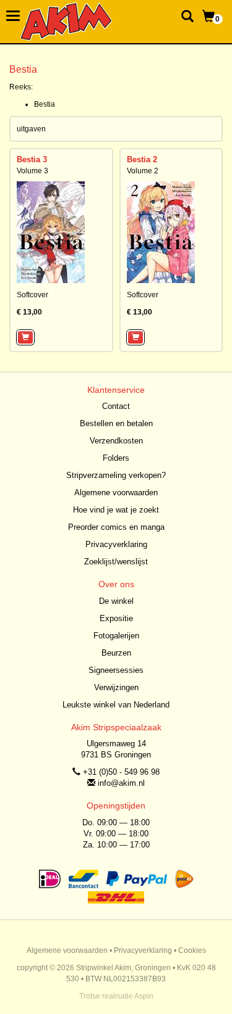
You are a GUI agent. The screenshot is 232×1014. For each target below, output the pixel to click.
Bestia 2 (142, 159)
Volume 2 (142, 171)
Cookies (192, 950)
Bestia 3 (32, 159)
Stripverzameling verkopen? (116, 475)
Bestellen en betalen (116, 423)
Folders (116, 458)
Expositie (116, 618)
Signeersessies (116, 670)
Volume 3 (32, 171)
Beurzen (116, 652)
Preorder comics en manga (116, 527)
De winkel (116, 601)
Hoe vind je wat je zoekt (116, 509)
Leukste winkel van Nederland (116, 704)
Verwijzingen (116, 687)
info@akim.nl (121, 783)
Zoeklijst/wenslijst (116, 561)
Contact (116, 406)
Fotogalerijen (116, 635)
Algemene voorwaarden (116, 492)
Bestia (44, 104)
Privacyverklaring (116, 544)
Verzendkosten (116, 440)
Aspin (143, 996)
